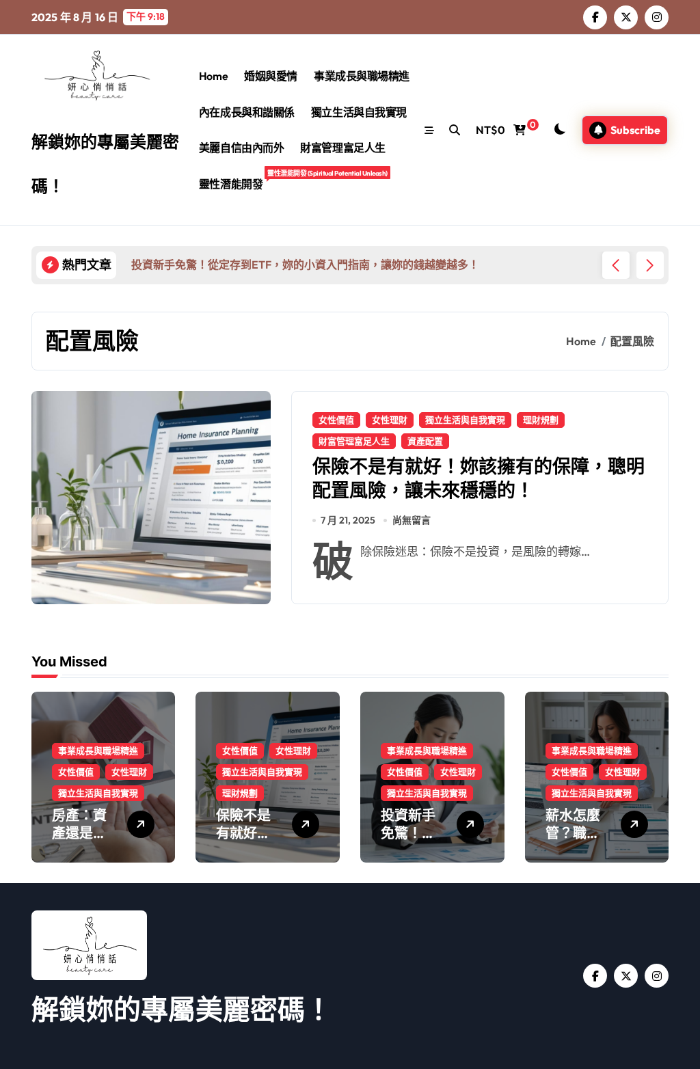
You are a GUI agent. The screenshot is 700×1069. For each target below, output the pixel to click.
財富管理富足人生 (342, 147)
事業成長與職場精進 (361, 76)
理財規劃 (540, 419)
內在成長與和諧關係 (247, 112)
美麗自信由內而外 (241, 147)
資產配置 (425, 440)
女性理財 (389, 419)
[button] (650, 265)
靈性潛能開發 (235, 180)
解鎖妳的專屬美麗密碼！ (181, 1009)
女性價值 (336, 419)
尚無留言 (411, 520)
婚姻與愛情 (270, 76)
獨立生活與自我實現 (359, 112)
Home (213, 76)
